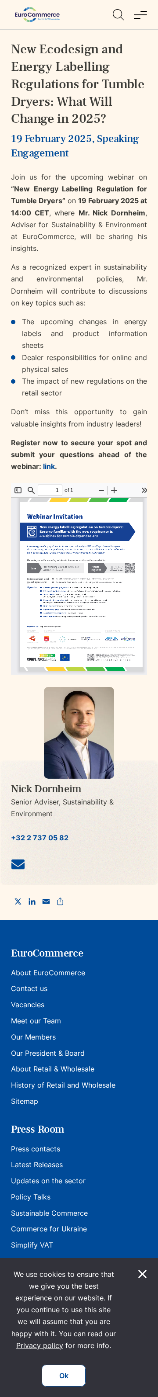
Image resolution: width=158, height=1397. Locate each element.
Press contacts (35, 1148)
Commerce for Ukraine (49, 1228)
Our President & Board (48, 1053)
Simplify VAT (32, 1245)
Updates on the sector (48, 1180)
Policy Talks (30, 1196)
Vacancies (27, 1004)
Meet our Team (36, 1020)
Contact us (29, 988)
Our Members (33, 1037)
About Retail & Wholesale (52, 1068)
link (49, 466)
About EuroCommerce (48, 972)
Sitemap (24, 1101)
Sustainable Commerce (49, 1213)
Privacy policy (39, 1345)
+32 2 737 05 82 (39, 837)
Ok (63, 1375)
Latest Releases (37, 1164)
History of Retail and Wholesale (63, 1085)
